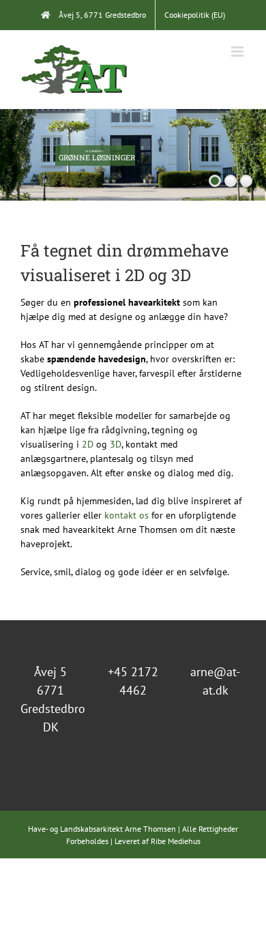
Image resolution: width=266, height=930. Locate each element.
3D (115, 444)
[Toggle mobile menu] (238, 51)
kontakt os (126, 515)
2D (87, 444)
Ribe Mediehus (176, 841)
